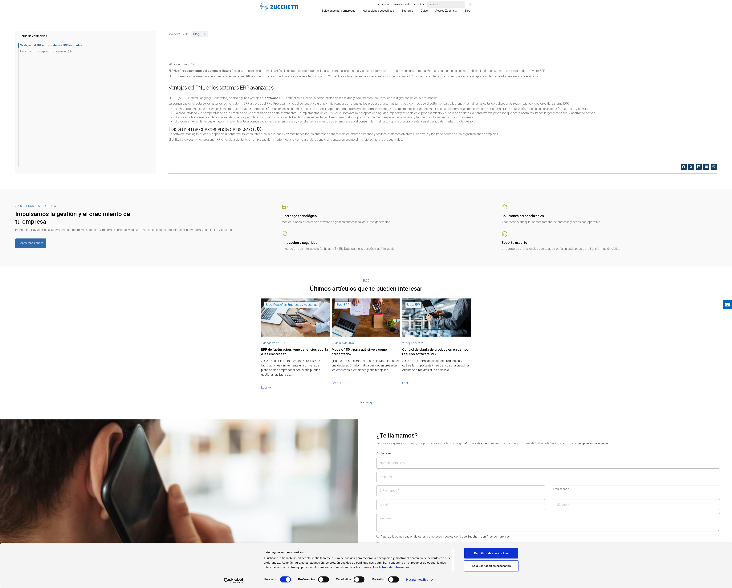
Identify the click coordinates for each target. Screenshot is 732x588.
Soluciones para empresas (338, 10)
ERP (203, 34)
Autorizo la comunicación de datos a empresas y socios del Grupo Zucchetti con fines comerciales (445, 536)
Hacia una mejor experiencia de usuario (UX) (46, 51)
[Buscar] (468, 4)
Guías (424, 10)
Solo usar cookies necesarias (491, 565)
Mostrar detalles (417, 579)
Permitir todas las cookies (491, 553)
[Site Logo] (279, 7)
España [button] (418, 4)
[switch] (323, 579)
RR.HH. (419, 304)
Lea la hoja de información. (392, 567)
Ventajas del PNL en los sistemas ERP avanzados (51, 45)
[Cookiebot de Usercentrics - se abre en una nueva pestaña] (233, 580)
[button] (684, 167)
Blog (467, 10)
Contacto (383, 4)
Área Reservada (401, 4)
